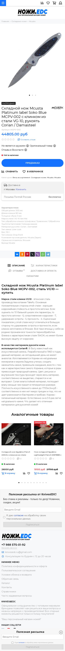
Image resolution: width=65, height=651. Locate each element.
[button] (29, 95)
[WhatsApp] (43, 254)
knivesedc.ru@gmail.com (18, 552)
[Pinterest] (27, 254)
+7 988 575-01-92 (13, 544)
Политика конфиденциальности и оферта (24, 566)
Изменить (21, 189)
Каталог (6, 583)
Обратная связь (10, 579)
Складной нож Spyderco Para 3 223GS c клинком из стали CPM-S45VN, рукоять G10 (16, 453)
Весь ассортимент (21, 177)
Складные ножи (38, 177)
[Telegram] (48, 254)
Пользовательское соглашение (19, 570)
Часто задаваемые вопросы (17, 595)
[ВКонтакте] (17, 254)
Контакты (7, 587)
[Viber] (37, 254)
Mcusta (50, 177)
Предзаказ (33, 163)
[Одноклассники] (22, 254)
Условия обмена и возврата (17, 574)
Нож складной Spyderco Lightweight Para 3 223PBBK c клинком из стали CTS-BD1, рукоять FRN (47, 453)
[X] (32, 254)
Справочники (9, 591)
